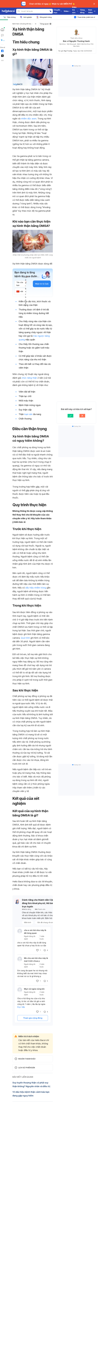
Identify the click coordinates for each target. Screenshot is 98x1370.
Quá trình (25, 638)
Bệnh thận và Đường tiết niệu (21, 24)
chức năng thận (29, 378)
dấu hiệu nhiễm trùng (35, 587)
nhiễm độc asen (28, 118)
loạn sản (28, 414)
